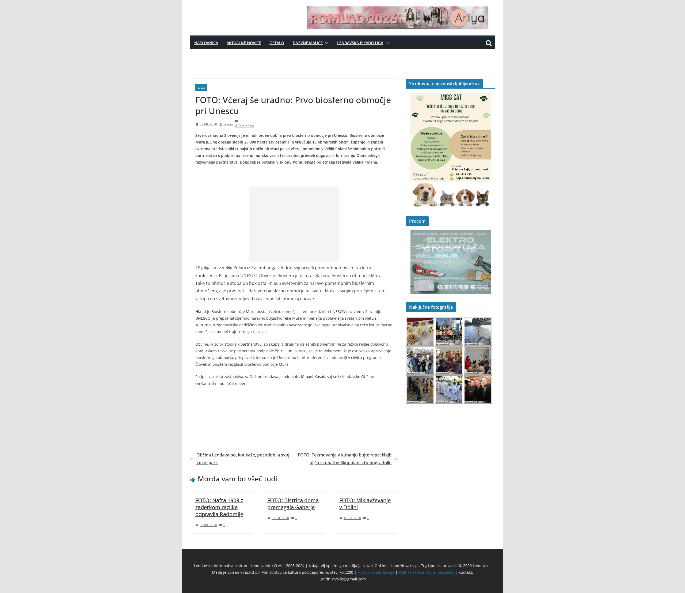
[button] (326, 43)
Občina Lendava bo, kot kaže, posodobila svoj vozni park (242, 459)
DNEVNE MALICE (308, 42)
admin (228, 124)
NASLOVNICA (206, 42)
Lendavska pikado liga (360, 42)
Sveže (201, 87)
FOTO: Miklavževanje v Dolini (365, 504)
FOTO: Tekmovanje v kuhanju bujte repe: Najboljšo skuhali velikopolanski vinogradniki (344, 459)
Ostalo (276, 42)
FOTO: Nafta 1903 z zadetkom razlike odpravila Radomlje (219, 507)
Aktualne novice (244, 42)
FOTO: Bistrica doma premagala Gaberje (293, 504)
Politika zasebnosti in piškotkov (426, 572)
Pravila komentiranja (375, 572)
